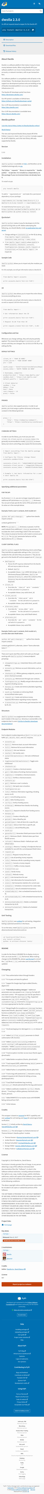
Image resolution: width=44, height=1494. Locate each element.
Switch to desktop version (22, 1411)
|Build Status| (6, 130)
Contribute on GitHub (21, 1375)
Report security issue (22, 1397)
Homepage (8, 1225)
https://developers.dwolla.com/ (12, 94)
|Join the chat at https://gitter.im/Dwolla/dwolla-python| (21, 125)
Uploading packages (21, 1332)
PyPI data (5, 1234)
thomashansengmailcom (26, 1137)
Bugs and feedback (22, 1373)
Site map (32, 1490)
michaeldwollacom (25, 1143)
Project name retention (21, 1337)
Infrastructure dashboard (21, 1354)
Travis (25, 1118)
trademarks (10, 1488)
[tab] (22, 40)
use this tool (30, 959)
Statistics (22, 1356)
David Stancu (27, 1124)
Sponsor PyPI (22, 1381)
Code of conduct (21, 1399)
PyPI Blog (21, 1351)
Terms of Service (21, 1394)
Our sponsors (22, 1362)
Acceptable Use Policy (21, 1405)
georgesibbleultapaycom (25, 1146)
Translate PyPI (21, 1378)
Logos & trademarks (22, 1359)
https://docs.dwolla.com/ (10, 107)
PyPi (25, 164)
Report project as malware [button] (22, 1284)
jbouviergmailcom (23, 1140)
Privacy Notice (21, 1402)
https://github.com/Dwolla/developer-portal (17, 101)
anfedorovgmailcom (24, 1149)
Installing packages (21, 1329)
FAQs (22, 1340)
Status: (22, 1310)
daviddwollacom (8, 1127)
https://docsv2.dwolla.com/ (11, 114)
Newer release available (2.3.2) (14, 1241)
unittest (19, 921)
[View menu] (34, 3)
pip (21, 166)
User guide (21, 1335)
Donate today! (22, 1315)
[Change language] (39, 3)
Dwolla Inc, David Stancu (15, 1269)
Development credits (21, 1383)
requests (21, 1115)
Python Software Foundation (25, 1488)
